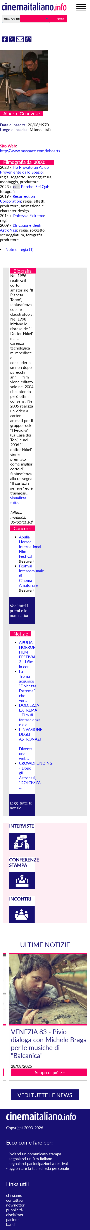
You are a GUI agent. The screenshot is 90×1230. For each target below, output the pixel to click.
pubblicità (14, 1209)
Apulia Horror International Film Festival (30, 546)
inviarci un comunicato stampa (35, 1153)
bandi (11, 1224)
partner (12, 1219)
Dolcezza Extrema (28, 215)
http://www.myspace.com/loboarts (30, 150)
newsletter (15, 1205)
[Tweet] (12, 40)
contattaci (14, 1200)
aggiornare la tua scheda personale (39, 1168)
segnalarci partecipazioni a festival (38, 1163)
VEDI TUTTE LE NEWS (44, 1095)
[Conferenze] (22, 887)
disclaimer (15, 1214)
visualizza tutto (18, 500)
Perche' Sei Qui (34, 186)
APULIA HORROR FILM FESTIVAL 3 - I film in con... (27, 654)
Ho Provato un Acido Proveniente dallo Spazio (24, 169)
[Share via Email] (20, 40)
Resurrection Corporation (17, 198)
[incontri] (22, 921)
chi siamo (14, 1195)
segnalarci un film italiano (30, 1158)
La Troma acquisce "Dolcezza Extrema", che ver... (27, 686)
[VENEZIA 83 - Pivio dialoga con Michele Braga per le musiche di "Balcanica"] (47, 989)
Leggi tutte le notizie (21, 805)
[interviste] (22, 848)
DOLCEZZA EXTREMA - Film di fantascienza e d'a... (29, 715)
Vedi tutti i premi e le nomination (19, 610)
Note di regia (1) (19, 249)
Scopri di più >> (48, 1072)
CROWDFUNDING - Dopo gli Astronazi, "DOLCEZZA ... (35, 775)
